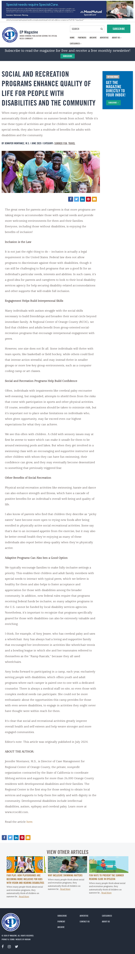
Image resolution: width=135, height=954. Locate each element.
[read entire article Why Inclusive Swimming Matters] (67, 872)
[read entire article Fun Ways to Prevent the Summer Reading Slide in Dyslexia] (108, 872)
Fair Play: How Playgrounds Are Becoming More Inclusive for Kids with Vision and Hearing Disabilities (25, 879)
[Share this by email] (94, 199)
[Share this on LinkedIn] (82, 199)
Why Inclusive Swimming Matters (65, 875)
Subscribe (67, 56)
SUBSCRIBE (119, 29)
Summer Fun (60, 143)
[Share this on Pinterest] (88, 199)
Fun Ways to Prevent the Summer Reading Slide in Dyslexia (106, 877)
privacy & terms (8, 939)
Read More (24, 897)
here (29, 822)
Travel (71, 143)
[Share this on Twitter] (76, 199)
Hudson (27, 939)
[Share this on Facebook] (70, 199)
